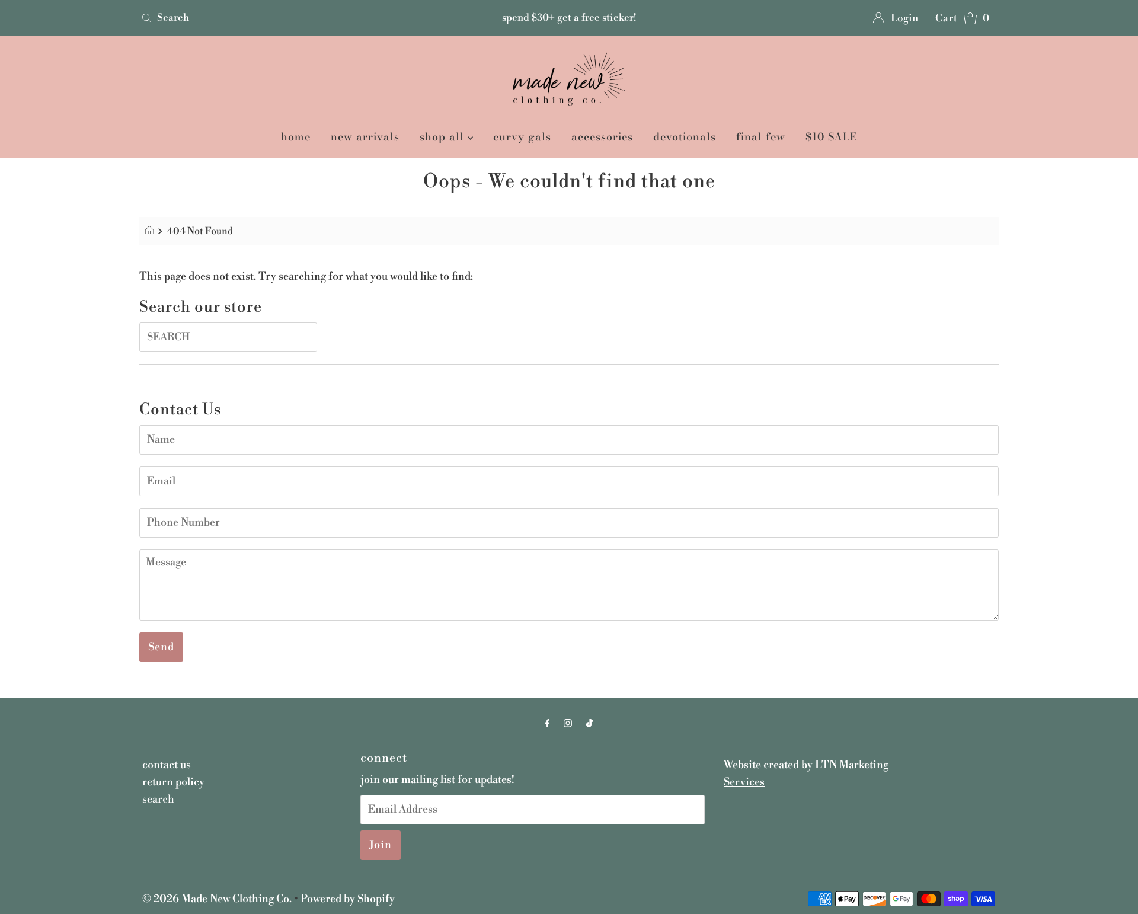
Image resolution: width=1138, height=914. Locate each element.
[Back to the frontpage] (150, 231)
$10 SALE (831, 137)
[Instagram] (568, 724)
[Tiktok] (589, 724)
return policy (173, 782)
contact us (166, 765)
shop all (444, 137)
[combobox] (277, 18)
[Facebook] (547, 724)
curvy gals (522, 137)
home (296, 137)
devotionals (684, 137)
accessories (602, 137)
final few (760, 137)
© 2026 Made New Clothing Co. (218, 899)
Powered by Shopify (348, 899)
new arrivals (365, 137)
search (158, 799)
